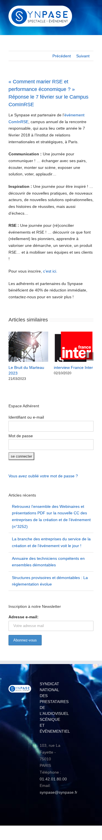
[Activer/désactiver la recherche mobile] (81, 10)
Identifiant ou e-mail (26, 417)
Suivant (83, 56)
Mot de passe (20, 436)
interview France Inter (73, 367)
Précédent (61, 56)
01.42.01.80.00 (53, 779)
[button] (12, 356)
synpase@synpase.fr (58, 792)
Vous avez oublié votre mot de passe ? (43, 476)
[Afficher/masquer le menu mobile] (91, 10)
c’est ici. (50, 271)
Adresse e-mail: (23, 617)
